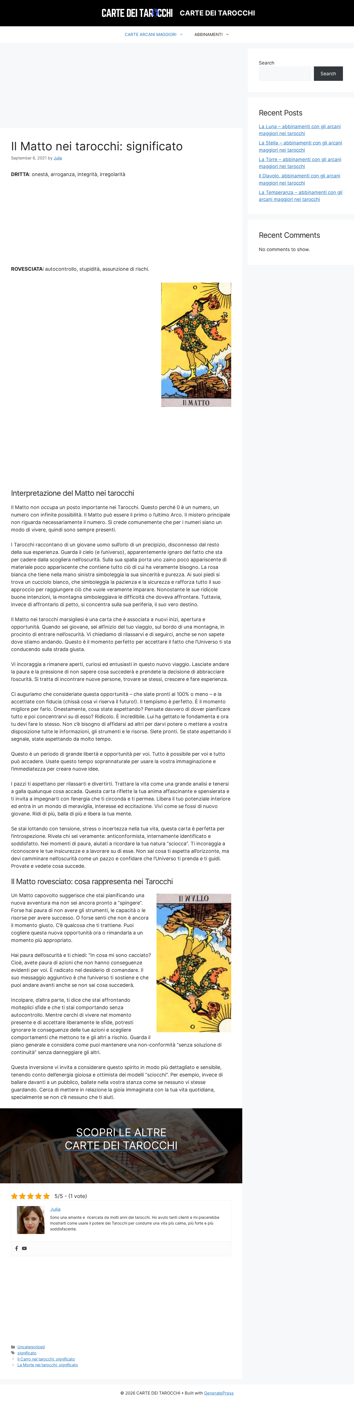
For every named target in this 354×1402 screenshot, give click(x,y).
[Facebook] (16, 1249)
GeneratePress (219, 1393)
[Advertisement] (121, 87)
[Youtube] (24, 1249)
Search (266, 63)
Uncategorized (31, 1346)
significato (27, 1353)
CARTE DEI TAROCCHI (217, 13)
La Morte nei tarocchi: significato (47, 1364)
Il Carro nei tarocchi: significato (46, 1359)
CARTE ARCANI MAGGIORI (150, 34)
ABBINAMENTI (208, 34)
